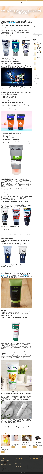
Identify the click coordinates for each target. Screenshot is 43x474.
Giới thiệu (16, 460)
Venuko (17, 425)
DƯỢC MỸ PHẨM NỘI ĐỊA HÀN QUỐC (21, 0)
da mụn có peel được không (37, 78)
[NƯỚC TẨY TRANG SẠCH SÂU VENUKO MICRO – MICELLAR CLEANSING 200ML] (34, 68)
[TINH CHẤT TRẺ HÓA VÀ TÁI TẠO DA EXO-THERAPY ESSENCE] (34, 58)
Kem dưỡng (36, 33)
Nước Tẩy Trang (36, 35)
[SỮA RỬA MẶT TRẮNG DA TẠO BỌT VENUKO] (34, 49)
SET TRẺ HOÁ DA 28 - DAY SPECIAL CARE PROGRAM (39, 62)
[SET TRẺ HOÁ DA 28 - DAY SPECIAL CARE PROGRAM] (34, 63)
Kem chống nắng (36, 28)
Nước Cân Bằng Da (37, 24)
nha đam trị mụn (36, 81)
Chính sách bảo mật (18, 466)
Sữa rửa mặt (36, 26)
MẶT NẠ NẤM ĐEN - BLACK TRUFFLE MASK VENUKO (39, 43)
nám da (39, 83)
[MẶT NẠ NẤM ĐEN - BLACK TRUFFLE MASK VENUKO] (34, 44)
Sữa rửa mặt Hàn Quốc (24, 275)
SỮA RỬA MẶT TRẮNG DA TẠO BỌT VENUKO (39, 48)
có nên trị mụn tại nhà (36, 76)
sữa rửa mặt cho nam (12, 22)
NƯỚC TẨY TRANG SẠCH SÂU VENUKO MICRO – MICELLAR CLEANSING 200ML (39, 67)
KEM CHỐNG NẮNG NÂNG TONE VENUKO (39, 52)
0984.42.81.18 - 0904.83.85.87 (8, 464)
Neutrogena (2, 103)
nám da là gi (35, 83)
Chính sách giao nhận (18, 463)
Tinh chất (35, 31)
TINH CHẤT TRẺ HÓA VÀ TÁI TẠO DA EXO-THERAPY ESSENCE (39, 57)
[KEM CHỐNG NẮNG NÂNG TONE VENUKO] (34, 54)
